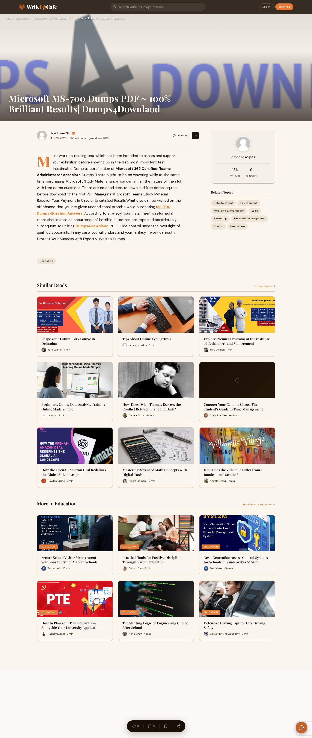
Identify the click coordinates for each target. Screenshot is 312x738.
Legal (255, 210)
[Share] (178, 726)
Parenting (220, 218)
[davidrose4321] (42, 135)
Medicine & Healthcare (229, 210)
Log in (266, 7)
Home (9, 18)
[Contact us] (301, 727)
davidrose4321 (60, 133)
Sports (218, 226)
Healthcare (237, 226)
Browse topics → (264, 286)
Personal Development (249, 218)
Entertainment (223, 203)
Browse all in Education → (259, 504)
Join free (284, 7)
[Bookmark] (165, 726)
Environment (248, 203)
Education (23, 18)
